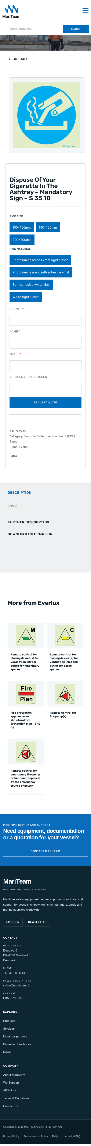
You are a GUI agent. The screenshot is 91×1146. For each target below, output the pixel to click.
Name (14, 331)
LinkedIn (12, 922)
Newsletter (37, 922)
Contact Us (10, 1106)
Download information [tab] (30, 534)
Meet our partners (15, 1036)
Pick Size (16, 216)
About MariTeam (14, 1075)
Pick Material (20, 248)
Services (9, 1028)
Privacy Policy (11, 1136)
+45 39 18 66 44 (14, 973)
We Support (11, 1082)
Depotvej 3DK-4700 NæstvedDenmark (15, 955)
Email (14, 354)
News (7, 1052)
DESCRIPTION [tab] (19, 493)
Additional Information (28, 377)
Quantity (17, 309)
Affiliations (10, 1090)
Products (9, 1020)
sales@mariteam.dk (16, 985)
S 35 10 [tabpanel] (13, 506)
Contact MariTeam (45, 851)
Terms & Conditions (16, 1098)
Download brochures (17, 1044)
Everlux (24, 447)
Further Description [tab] (28, 522)
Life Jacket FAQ (71, 1136)
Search (76, 29)
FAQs (55, 1136)
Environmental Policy (35, 1136)
